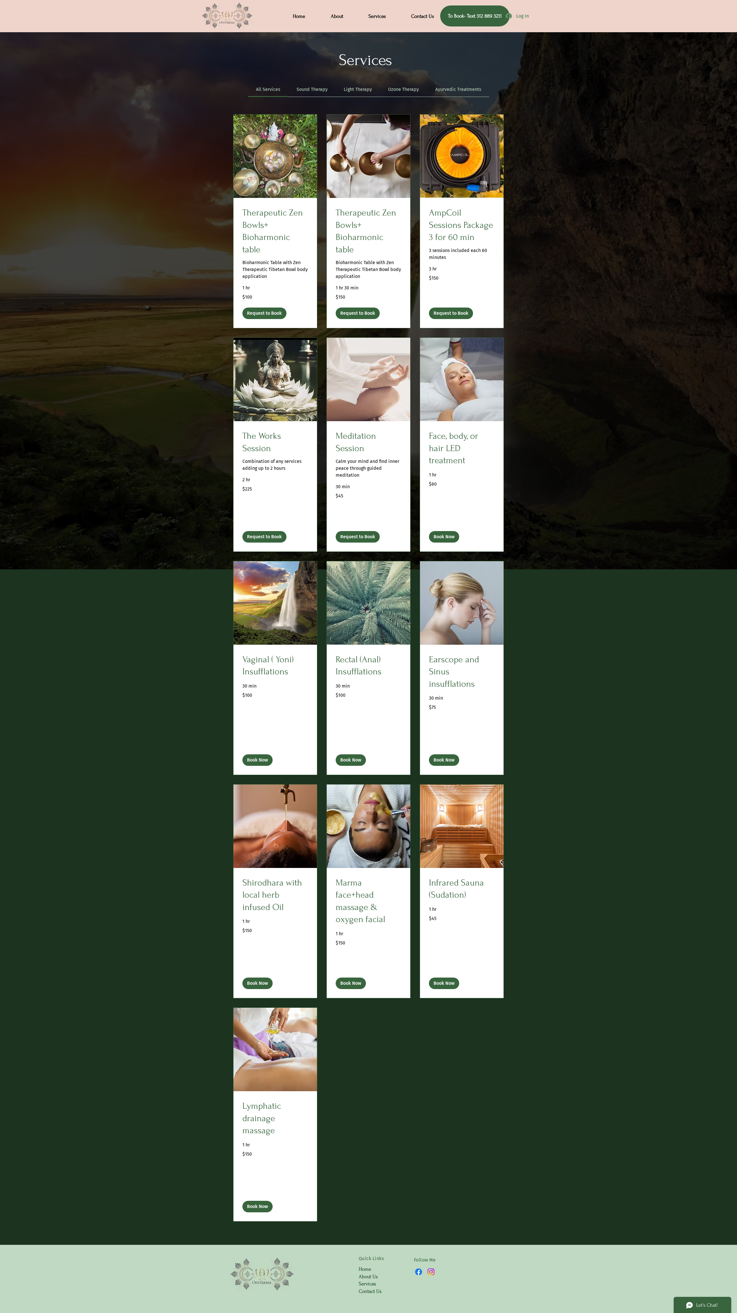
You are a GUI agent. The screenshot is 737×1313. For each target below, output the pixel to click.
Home (365, 1269)
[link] (268, 89)
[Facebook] (418, 1271)
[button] (264, 313)
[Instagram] (431, 1271)
